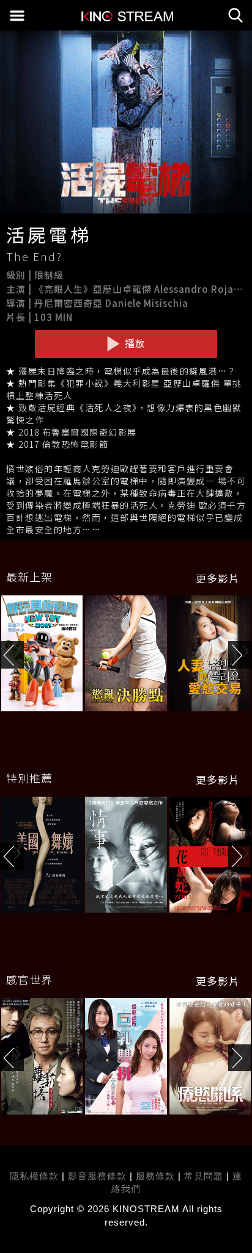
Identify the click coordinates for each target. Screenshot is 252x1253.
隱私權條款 (34, 1176)
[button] (240, 655)
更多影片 (218, 578)
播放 (133, 343)
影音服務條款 (97, 1176)
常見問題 (203, 1176)
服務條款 (157, 1176)
